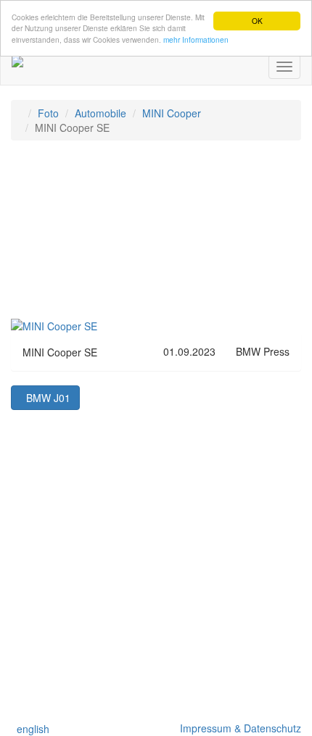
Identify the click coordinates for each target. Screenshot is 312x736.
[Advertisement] (156, 236)
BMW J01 (45, 397)
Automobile (100, 113)
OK (257, 20)
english (30, 729)
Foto (48, 113)
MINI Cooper (171, 113)
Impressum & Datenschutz (237, 728)
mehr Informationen (196, 39)
